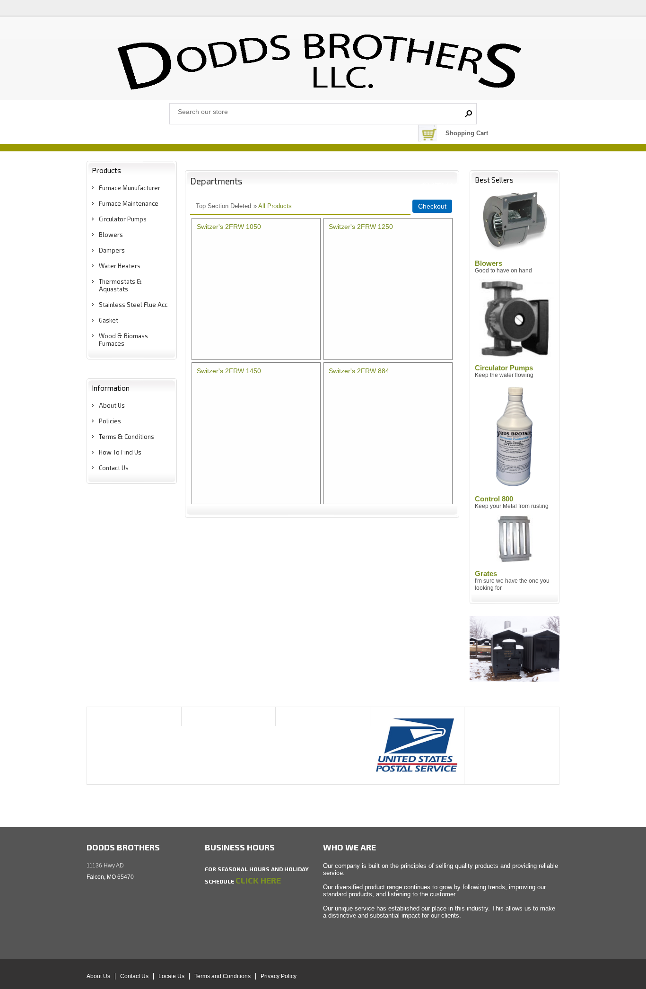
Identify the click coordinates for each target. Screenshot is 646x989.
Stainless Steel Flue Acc (133, 304)
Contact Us (114, 468)
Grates (486, 573)
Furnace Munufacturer (129, 188)
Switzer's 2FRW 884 (359, 371)
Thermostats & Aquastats (120, 285)
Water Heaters (119, 266)
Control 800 (494, 499)
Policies (110, 421)
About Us (112, 405)
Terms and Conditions (222, 976)
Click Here (258, 880)
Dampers (112, 250)
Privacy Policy (279, 976)
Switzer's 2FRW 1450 (229, 371)
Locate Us (171, 976)
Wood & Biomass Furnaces (123, 339)
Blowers (111, 234)
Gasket (108, 320)
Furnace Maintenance (128, 203)
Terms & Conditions (126, 436)
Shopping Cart (466, 133)
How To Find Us (120, 452)
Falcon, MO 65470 (110, 877)
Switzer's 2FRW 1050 (229, 226)
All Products (275, 206)
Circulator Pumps (123, 219)
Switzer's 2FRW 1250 (361, 226)
